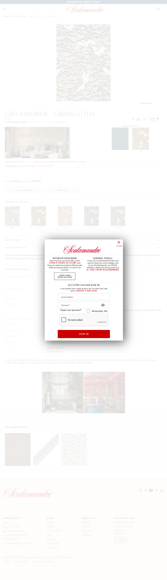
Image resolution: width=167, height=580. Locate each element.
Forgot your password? (70, 310)
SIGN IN (84, 333)
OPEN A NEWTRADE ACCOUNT (64, 276)
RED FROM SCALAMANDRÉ (104, 269)
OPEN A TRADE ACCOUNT (63, 262)
